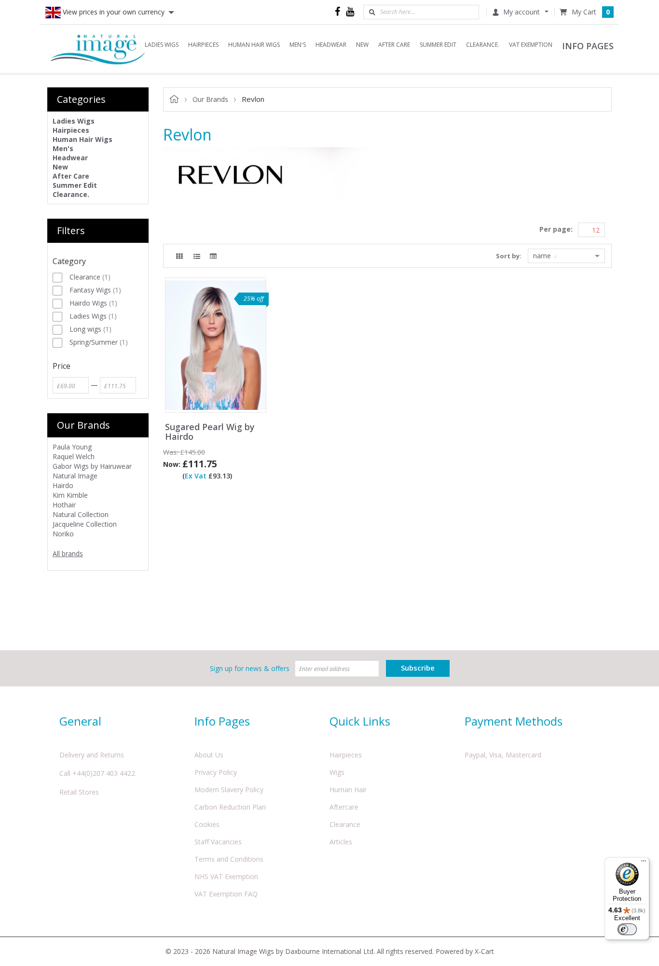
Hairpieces (346, 754)
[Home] (98, 48)
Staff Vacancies (218, 841)
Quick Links (360, 721)
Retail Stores (79, 792)
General (80, 721)
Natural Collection (81, 514)
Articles (341, 841)
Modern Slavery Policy (228, 789)
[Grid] (179, 256)
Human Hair (348, 789)
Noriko (63, 533)
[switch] (627, 929)
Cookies (207, 824)
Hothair (64, 504)
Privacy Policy (215, 772)
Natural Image (75, 475)
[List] (197, 256)
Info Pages (222, 721)
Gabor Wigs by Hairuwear (92, 466)
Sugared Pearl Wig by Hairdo (210, 432)
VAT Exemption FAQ (226, 893)
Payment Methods (514, 721)
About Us (208, 754)
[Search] (372, 12)
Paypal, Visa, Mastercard (503, 754)
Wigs (337, 772)
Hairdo (63, 485)
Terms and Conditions (228, 859)
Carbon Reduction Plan (230, 807)
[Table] (213, 256)
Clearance (345, 824)
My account (521, 11)
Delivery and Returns (91, 754)
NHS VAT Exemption (226, 876)
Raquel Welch (74, 456)
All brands (68, 553)
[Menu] (643, 863)
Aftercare (344, 807)
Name (543, 255)
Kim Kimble (70, 495)
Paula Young (72, 446)
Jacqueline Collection (85, 524)
